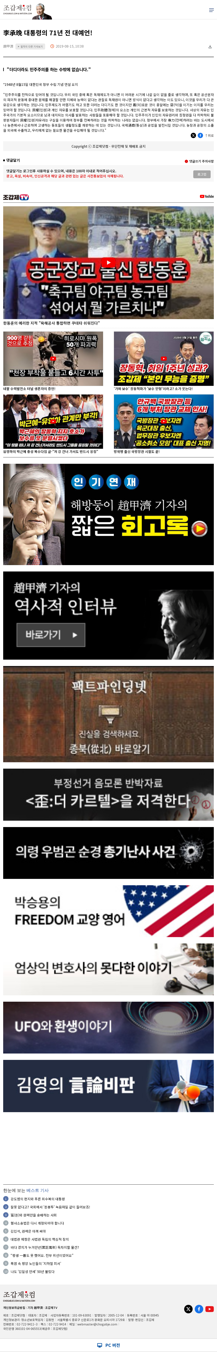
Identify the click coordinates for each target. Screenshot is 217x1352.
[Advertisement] (108, 1148)
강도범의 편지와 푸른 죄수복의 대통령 (38, 1198)
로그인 (202, 174)
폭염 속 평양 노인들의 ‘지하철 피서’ (36, 1263)
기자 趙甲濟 (35, 1307)
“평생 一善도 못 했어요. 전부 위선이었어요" (42, 1255)
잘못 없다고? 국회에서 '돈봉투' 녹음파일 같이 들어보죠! (50, 1206)
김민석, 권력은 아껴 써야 (28, 1231)
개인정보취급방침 (14, 1307)
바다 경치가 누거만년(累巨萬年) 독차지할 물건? (45, 1247)
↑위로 (209, 135)
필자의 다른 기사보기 (30, 46)
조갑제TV (51, 1307)
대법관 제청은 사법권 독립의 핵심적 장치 (40, 1239)
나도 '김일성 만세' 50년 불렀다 (32, 1271)
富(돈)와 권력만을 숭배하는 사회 (34, 1215)
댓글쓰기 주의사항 (201, 161)
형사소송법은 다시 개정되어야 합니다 (37, 1223)
